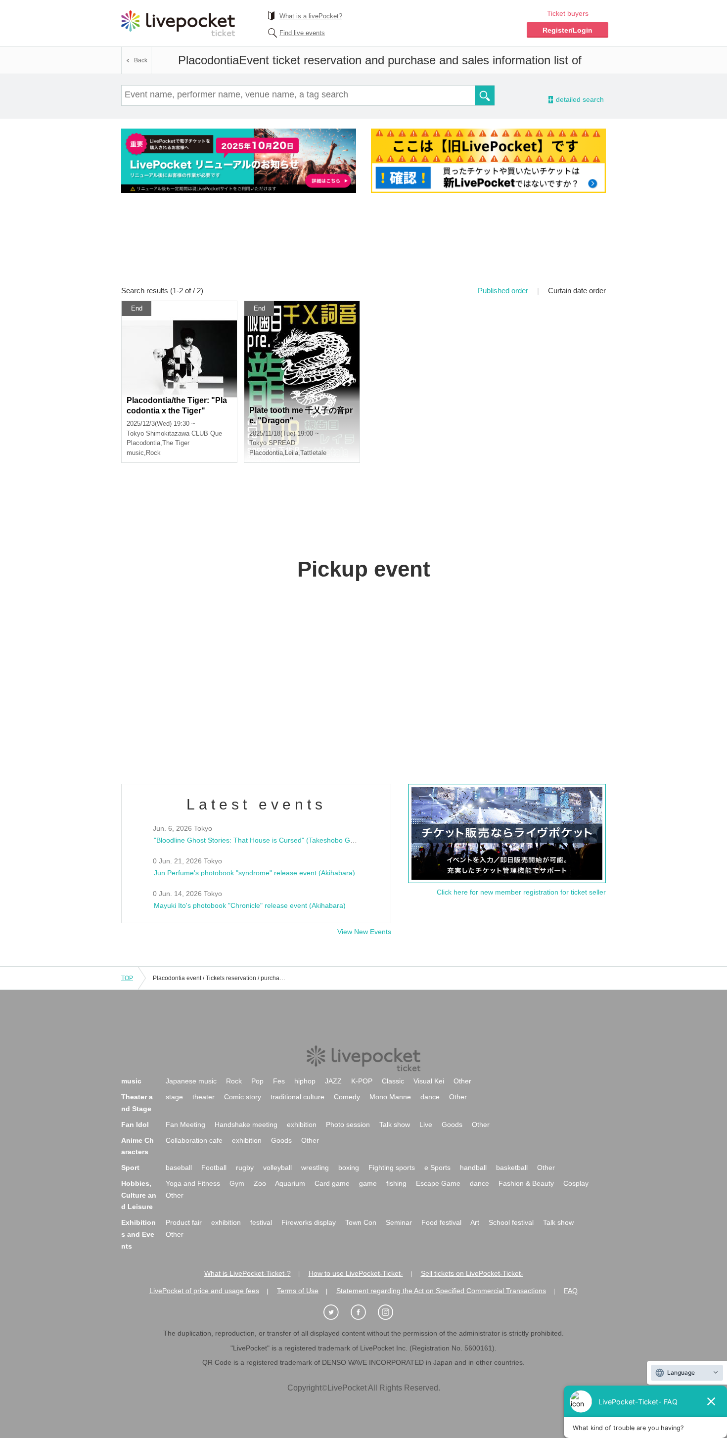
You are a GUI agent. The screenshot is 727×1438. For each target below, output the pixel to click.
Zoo (260, 1183)
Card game (332, 1183)
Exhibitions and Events (138, 1234)
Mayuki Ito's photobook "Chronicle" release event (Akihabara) (250, 905)
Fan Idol (135, 1124)
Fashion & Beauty (526, 1183)
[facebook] (363, 1312)
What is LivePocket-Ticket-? (247, 1273)
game (368, 1183)
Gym (236, 1183)
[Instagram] (391, 1312)
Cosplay (576, 1183)
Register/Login (567, 30)
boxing (348, 1167)
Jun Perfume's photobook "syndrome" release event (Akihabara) (254, 873)
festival (261, 1222)
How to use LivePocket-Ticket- (356, 1273)
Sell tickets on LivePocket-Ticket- (472, 1273)
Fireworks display (308, 1222)
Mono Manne (390, 1097)
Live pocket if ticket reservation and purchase (178, 23)
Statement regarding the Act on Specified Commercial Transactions (441, 1291)
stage (174, 1097)
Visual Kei (428, 1081)
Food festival (441, 1222)
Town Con (360, 1222)
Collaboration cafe (194, 1140)
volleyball (277, 1167)
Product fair (184, 1222)
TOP (127, 978)
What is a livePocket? (310, 16)
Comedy (347, 1097)
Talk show (394, 1124)
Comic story (242, 1097)
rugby (245, 1167)
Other (462, 1081)
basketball (512, 1167)
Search (485, 95)
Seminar (399, 1222)
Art (474, 1222)
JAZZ (333, 1081)
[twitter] (336, 1312)
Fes (279, 1081)
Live (425, 1124)
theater (203, 1097)
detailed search (579, 99)
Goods (452, 1124)
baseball (179, 1167)
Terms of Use (297, 1291)
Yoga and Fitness (193, 1183)
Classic (393, 1081)
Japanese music (191, 1081)
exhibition (302, 1124)
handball (473, 1167)
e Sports (437, 1167)
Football (214, 1167)
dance (430, 1097)
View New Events (364, 932)
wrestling (315, 1167)
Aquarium (290, 1183)
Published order (503, 290)
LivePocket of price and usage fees (204, 1291)
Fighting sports (391, 1167)
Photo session (348, 1124)
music (131, 1081)
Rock (234, 1081)
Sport (130, 1167)
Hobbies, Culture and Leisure (138, 1195)
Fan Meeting (185, 1124)
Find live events (302, 33)
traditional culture (297, 1097)
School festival (511, 1222)
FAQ (571, 1291)
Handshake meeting (246, 1124)
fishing (396, 1183)
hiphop (305, 1081)
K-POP (361, 1081)
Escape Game (438, 1183)
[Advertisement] (363, 246)
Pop (257, 1081)
